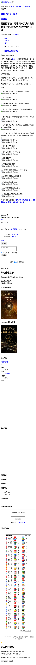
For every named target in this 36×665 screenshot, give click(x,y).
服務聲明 (20, 639)
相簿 (5, 38)
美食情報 (16, 34)
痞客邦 (11, 229)
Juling (2, 219)
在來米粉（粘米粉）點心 (24, 200)
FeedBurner (22, 522)
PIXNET (9, 637)
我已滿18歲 (4, 661)
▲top (2, 240)
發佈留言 (3, 255)
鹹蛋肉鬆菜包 (11, 51)
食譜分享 (15, 234)
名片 (5, 43)
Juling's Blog (9, 13)
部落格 (6, 40)
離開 (10, 661)
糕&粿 (22, 202)
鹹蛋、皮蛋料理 (13, 202)
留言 (15, 229)
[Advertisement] (18, 405)
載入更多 (3, 243)
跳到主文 (4, 19)
